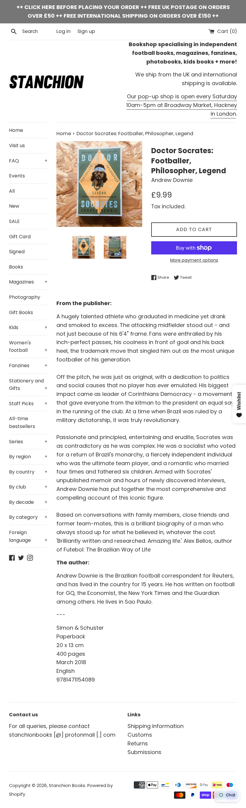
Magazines (28, 281)
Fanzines (28, 365)
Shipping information (156, 726)
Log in (63, 31)
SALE (14, 221)
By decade (28, 502)
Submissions (144, 752)
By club (28, 486)
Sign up (86, 31)
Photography (24, 297)
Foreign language (28, 536)
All (12, 191)
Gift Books (21, 312)
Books (16, 266)
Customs (140, 734)
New (14, 206)
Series (28, 441)
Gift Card (20, 236)
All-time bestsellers (22, 422)
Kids (28, 327)
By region (28, 456)
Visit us (17, 145)
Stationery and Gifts (28, 384)
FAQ (28, 160)
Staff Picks (28, 403)
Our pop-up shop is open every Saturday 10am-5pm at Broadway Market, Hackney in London (181, 105)
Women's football (28, 346)
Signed (17, 251)
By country (28, 471)
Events (17, 175)
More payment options (194, 260)
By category (28, 517)
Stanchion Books (67, 786)
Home (16, 130)
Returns (138, 743)
